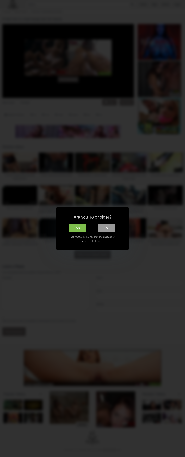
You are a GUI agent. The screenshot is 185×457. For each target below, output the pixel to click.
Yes (77, 227)
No (106, 227)
